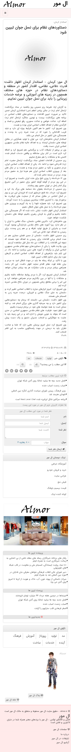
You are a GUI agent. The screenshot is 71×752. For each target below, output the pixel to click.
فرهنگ (17, 636)
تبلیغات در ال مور (60, 738)
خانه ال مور (11, 699)
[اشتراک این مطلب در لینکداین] (12, 370)
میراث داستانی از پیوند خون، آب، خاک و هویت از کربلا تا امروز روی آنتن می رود (37, 581)
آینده (62, 643)
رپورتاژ (42, 636)
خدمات (19, 153)
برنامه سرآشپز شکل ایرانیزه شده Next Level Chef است (40, 399)
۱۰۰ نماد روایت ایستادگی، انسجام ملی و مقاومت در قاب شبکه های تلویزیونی (37, 566)
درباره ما (65, 734)
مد (29, 358)
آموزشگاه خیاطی (58, 463)
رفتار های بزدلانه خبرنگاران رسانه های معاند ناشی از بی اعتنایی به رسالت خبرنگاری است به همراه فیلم (36, 560)
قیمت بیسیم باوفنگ (56, 488)
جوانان (14, 267)
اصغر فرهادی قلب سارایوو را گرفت (50, 608)
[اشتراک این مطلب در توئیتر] (21, 370)
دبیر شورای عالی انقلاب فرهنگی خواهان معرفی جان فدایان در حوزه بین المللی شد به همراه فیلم (38, 574)
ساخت (37, 643)
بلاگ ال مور (35, 695)
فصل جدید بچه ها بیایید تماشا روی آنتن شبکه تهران (41, 380)
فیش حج (62, 482)
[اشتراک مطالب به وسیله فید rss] (7, 370)
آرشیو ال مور (62, 742)
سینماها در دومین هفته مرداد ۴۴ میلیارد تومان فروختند (41, 595)
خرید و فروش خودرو (56, 470)
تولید (49, 358)
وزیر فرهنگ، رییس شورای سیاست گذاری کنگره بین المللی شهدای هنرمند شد (38, 392)
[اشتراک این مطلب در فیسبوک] (26, 370)
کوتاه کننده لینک (58, 494)
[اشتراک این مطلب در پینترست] (16, 370)
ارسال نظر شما (55, 449)
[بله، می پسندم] (36, 364)
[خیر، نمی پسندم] (22, 364)
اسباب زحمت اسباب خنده (54, 385)
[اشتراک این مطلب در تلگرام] (31, 370)
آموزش (30, 636)
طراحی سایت (60, 476)
